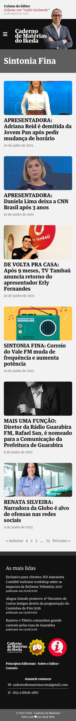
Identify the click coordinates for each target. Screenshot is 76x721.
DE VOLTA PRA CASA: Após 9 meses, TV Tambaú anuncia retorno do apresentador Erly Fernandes (37, 276)
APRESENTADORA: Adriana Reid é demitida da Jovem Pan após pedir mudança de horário (38, 129)
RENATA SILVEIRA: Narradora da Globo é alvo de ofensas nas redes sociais (36, 511)
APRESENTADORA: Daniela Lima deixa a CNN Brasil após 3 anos (36, 201)
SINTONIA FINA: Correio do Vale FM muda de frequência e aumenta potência (35, 354)
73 (48, 540)
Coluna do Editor (17, 6)
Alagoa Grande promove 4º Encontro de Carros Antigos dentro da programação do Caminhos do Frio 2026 (37, 603)
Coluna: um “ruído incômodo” (27, 10)
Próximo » (61, 540)
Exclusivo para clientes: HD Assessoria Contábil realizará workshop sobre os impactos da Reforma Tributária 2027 (35, 582)
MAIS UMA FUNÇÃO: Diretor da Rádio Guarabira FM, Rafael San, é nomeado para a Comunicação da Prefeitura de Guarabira (38, 433)
